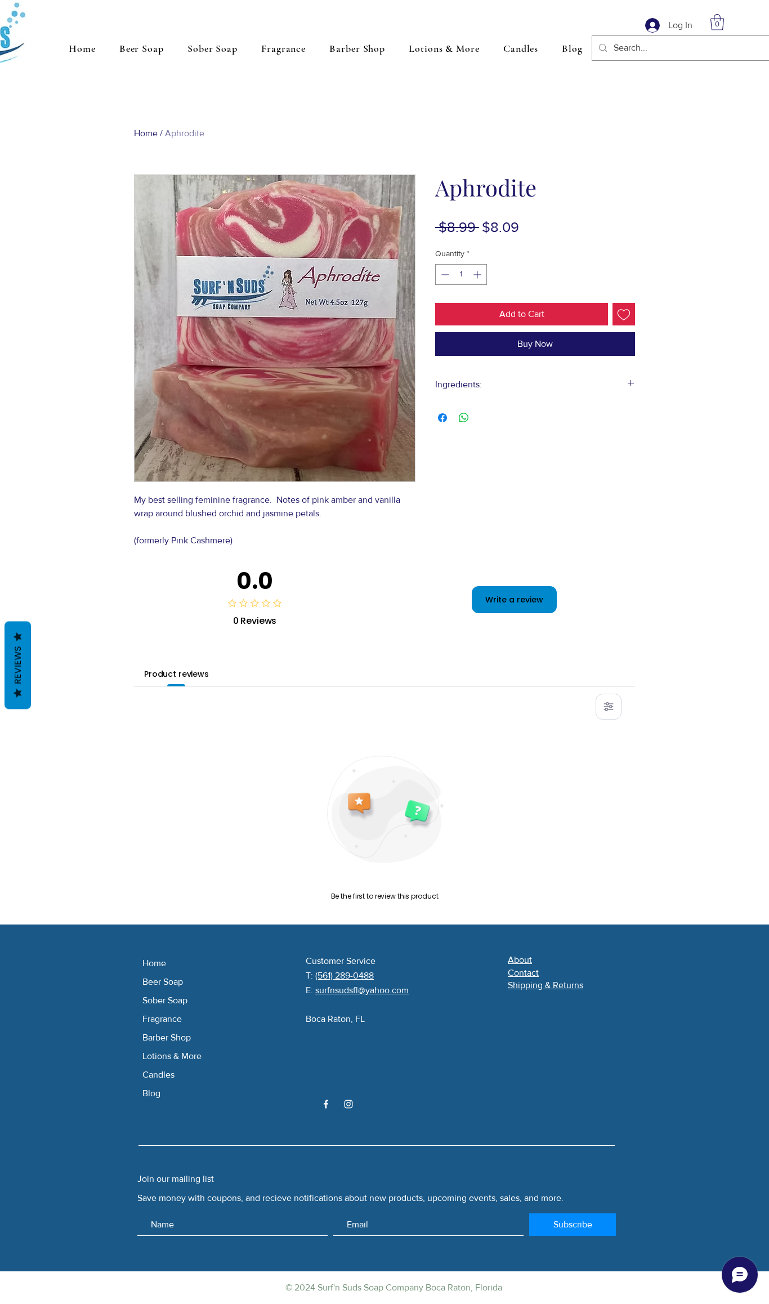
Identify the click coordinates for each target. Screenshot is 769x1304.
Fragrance (162, 1019)
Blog (151, 1093)
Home (146, 133)
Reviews (17, 665)
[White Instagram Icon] (348, 1104)
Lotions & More (172, 1056)
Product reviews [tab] (176, 674)
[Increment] (478, 274)
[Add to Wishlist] (623, 314)
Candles (158, 1074)
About (520, 959)
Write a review (514, 599)
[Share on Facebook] (442, 418)
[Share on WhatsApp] (464, 418)
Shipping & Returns (545, 985)
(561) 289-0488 (344, 975)
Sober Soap (164, 1000)
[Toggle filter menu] (609, 707)
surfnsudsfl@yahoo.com (362, 990)
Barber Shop (166, 1037)
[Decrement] (444, 274)
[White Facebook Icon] (326, 1104)
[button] (717, 22)
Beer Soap (162, 981)
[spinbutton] (461, 274)
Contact (523, 972)
